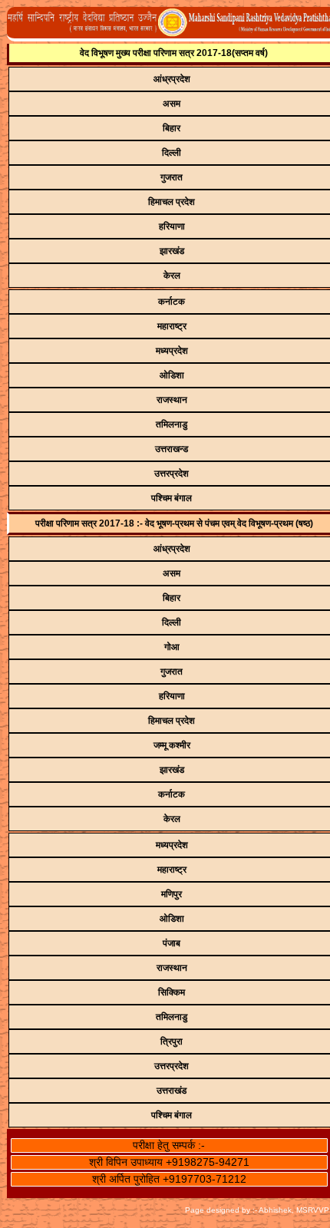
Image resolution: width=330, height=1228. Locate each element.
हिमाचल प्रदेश (171, 201)
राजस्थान (172, 399)
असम (171, 103)
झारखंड (172, 251)
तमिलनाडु (171, 424)
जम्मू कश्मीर (171, 745)
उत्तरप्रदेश (171, 473)
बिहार (171, 128)
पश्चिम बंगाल (171, 498)
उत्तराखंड (171, 1090)
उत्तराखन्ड (171, 449)
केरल (171, 275)
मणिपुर (171, 894)
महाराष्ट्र (171, 326)
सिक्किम (171, 992)
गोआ (172, 647)
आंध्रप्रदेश (171, 79)
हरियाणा (172, 226)
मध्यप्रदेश (172, 350)
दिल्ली (171, 152)
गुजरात (171, 177)
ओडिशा (172, 375)
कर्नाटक (171, 301)
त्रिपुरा (171, 1041)
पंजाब (171, 943)
